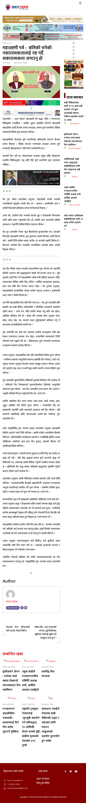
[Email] (25, 607)
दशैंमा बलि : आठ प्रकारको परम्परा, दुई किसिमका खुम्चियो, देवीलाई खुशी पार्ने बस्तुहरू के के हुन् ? (45, 632)
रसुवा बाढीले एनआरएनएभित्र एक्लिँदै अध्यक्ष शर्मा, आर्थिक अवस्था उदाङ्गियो (30, 680)
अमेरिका (24, 704)
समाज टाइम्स (6, 63)
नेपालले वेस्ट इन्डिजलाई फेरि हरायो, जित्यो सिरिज (18, 628)
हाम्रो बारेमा (43, 771)
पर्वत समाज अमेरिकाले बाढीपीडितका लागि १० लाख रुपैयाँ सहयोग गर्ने (73, 221)
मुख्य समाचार (18, 63)
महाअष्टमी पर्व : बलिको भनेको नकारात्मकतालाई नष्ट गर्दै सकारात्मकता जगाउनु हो (27, 53)
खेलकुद (5, 667)
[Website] (22, 607)
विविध (25, 63)
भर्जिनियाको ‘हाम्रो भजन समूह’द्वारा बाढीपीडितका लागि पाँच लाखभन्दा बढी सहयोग (72, 166)
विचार (51, 667)
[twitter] (70, 771)
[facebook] (65, 771)
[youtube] (76, 771)
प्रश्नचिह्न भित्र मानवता (48, 673)
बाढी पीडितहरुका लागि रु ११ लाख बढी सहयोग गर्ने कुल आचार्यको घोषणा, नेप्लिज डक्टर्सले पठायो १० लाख (73, 111)
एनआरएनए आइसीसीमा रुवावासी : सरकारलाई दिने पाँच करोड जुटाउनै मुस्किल (11, 720)
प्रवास (23, 667)
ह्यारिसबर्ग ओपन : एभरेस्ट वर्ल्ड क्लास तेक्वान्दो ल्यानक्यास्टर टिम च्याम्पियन (11, 680)
